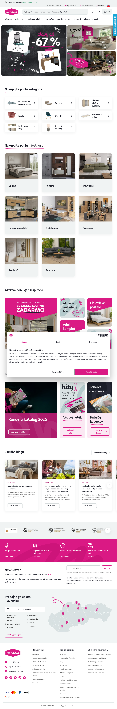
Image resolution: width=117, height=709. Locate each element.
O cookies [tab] (93, 342)
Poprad (31, 622)
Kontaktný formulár (54, 6)
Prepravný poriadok (95, 665)
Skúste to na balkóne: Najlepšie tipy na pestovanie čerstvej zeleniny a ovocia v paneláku (58, 489)
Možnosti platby (38, 665)
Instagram (10, 677)
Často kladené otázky (40, 658)
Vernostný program (39, 683)
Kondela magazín (66, 669)
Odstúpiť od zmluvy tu (96, 669)
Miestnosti (20, 19)
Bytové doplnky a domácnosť (58, 19)
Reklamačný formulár (67, 658)
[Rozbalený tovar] (72, 308)
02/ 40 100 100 (87, 6)
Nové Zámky (33, 619)
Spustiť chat (71, 6)
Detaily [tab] (58, 342)
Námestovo (33, 615)
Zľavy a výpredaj (91, 19)
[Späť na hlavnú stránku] (12, 11)
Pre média (63, 694)
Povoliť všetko (92, 372)
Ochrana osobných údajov (97, 658)
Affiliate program (66, 673)
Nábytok (8, 19)
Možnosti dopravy (39, 662)
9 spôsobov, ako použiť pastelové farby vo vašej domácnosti (92, 489)
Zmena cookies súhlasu (96, 673)
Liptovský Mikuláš (13, 624)
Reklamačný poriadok (95, 662)
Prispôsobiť (57, 372)
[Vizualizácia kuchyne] (31, 323)
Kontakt (63, 654)
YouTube (15, 677)
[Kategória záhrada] (91, 63)
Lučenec (10, 627)
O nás (62, 676)
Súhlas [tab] (24, 342)
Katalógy (63, 665)
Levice (9, 620)
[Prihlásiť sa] (93, 11)
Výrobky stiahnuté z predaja (70, 697)
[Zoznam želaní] (98, 11)
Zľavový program (38, 679)
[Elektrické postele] (99, 312)
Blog (61, 662)
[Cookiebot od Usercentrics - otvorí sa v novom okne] (98, 335)
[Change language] (109, 6)
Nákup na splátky (38, 669)
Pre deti (77, 19)
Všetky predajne (14, 635)
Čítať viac (14, 506)
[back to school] (33, 50)
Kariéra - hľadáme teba (68, 680)
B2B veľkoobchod (66, 684)
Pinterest (20, 677)
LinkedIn (24, 677)
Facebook (6, 677)
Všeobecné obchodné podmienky (99, 654)
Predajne (101, 6)
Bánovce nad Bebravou (11, 616)
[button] (18, 43)
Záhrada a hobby (35, 19)
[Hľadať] (25, 12)
